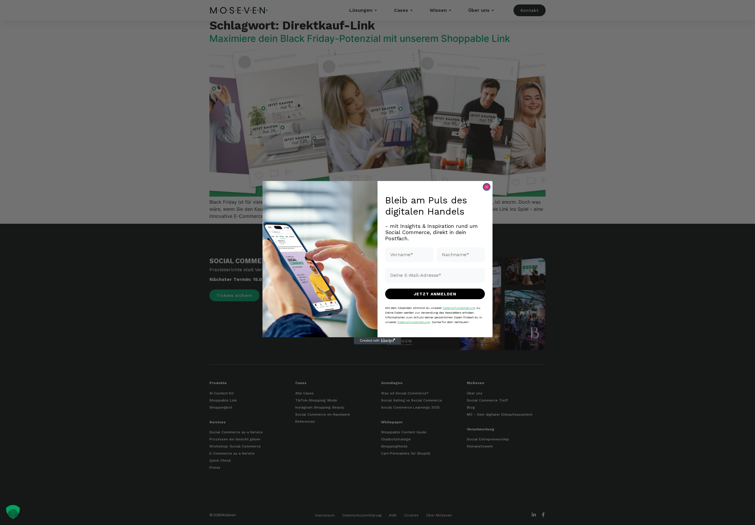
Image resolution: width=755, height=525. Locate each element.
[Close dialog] (486, 186)
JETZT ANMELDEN (435, 293)
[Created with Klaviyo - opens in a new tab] (377, 340)
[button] (13, 512)
